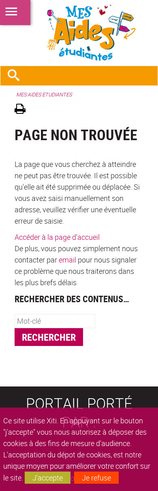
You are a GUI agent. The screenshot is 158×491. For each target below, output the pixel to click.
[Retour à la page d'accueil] (79, 33)
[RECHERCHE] (16, 75)
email (67, 260)
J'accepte (47, 477)
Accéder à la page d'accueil (57, 237)
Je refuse (96, 477)
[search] (55, 321)
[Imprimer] (23, 110)
